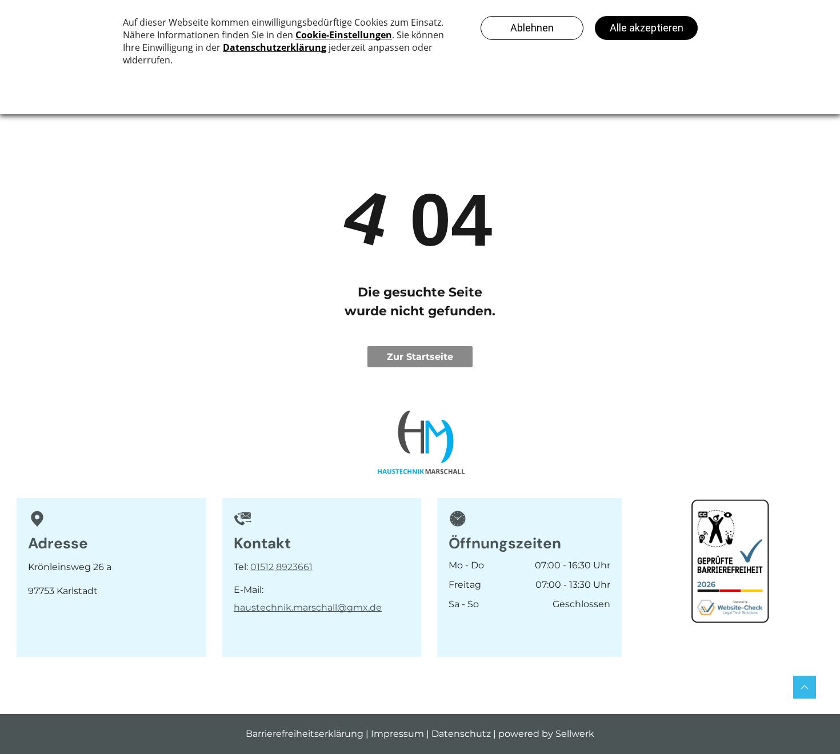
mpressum (399, 733)
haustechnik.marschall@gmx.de (308, 607)
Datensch (453, 733)
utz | (486, 733)
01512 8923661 (281, 567)
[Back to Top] (805, 687)
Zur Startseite (420, 356)
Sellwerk (574, 733)
